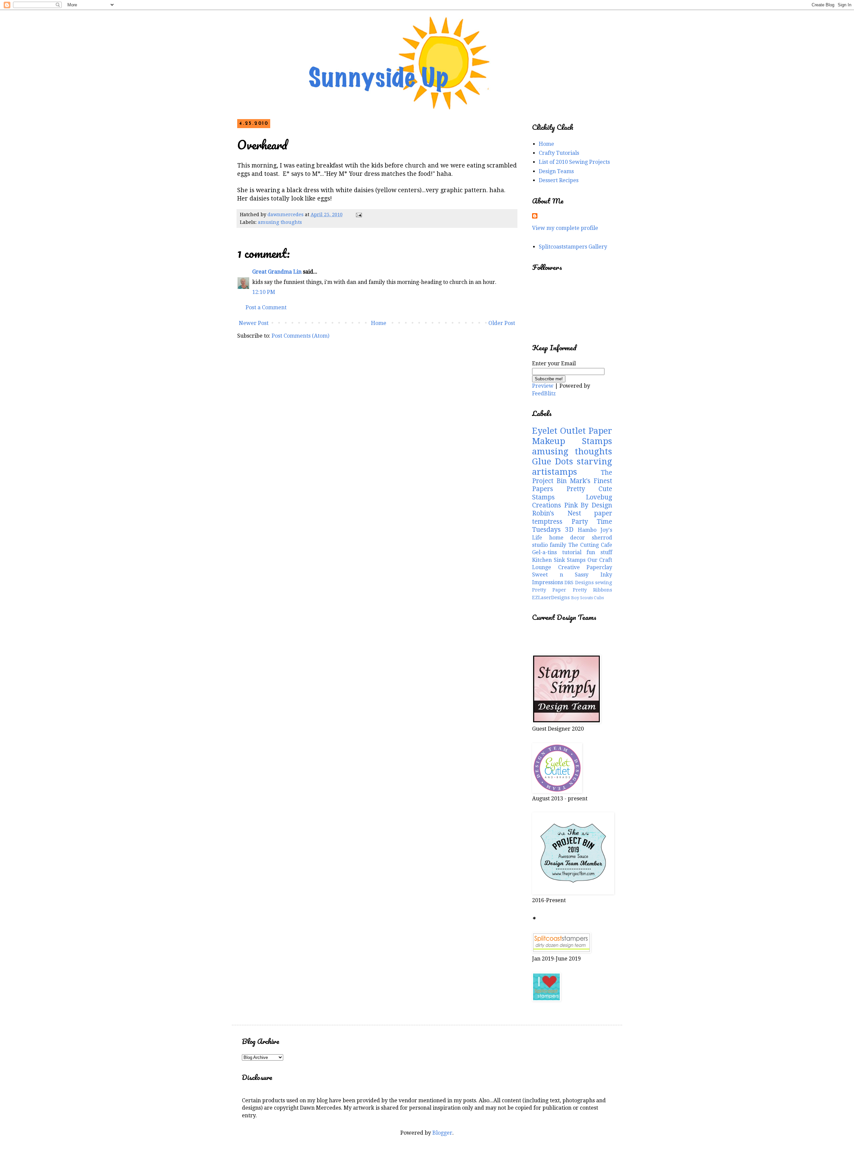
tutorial (571, 552)
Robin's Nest (556, 513)
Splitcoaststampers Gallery (573, 247)
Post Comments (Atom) (300, 336)
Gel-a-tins (544, 552)
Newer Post (254, 323)
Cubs (599, 597)
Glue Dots (552, 461)
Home (378, 323)
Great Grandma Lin (277, 272)
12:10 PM (263, 292)
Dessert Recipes (558, 180)
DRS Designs (578, 582)
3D (569, 529)
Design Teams (556, 171)
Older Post (501, 323)
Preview (542, 386)
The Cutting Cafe (590, 545)
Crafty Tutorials (559, 153)
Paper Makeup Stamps (572, 436)
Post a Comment (266, 307)
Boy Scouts (582, 597)
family (558, 545)
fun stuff (599, 552)
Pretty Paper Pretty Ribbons (572, 590)
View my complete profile (565, 228)
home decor (567, 537)
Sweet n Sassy (560, 574)
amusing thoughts (280, 222)
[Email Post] (358, 214)
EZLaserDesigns (551, 597)
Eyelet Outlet (559, 431)
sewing (603, 582)
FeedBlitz (544, 393)
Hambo (587, 530)
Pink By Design (588, 505)
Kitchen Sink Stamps (558, 560)
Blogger (442, 1133)
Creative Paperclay (585, 567)
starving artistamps (572, 466)
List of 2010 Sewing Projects (574, 162)
